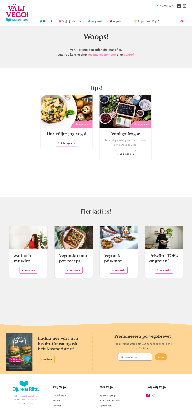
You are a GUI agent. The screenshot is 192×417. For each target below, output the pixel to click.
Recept (56, 400)
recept (92, 55)
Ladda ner (48, 359)
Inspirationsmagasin (110, 400)
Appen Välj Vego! (108, 395)
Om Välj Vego (167, 6)
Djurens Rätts (31, 396)
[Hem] (17, 13)
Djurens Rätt (106, 405)
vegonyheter (107, 55)
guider (128, 55)
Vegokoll (57, 405)
